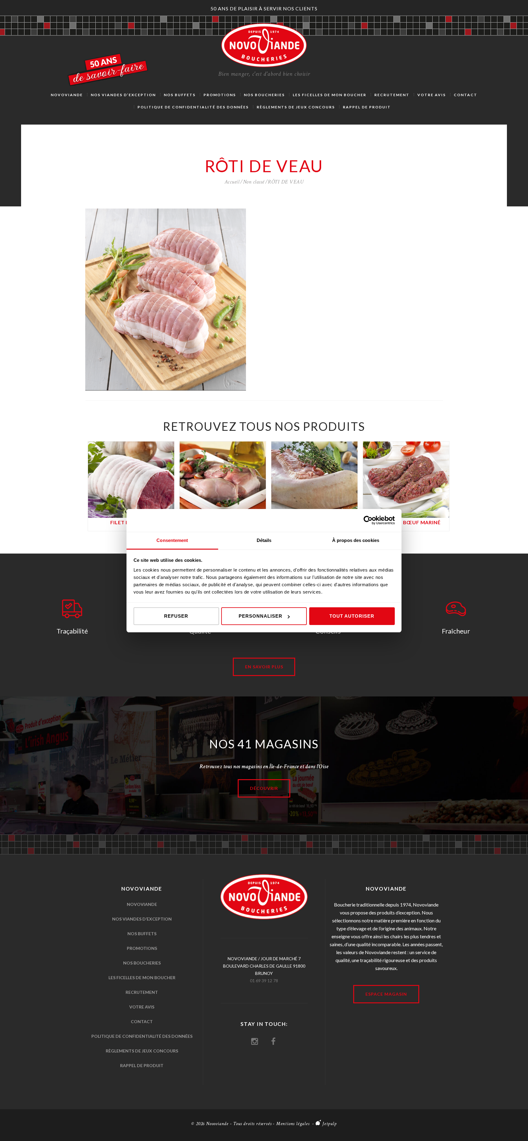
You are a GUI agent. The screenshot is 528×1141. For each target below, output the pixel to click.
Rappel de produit (141, 1065)
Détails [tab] (264, 540)
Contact (142, 1021)
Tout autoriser (351, 616)
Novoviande (142, 904)
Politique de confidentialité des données (142, 1036)
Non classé (253, 181)
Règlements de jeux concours (142, 1050)
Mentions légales (293, 1124)
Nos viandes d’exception (142, 918)
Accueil (232, 181)
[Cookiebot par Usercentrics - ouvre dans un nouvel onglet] (368, 520)
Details (131, 476)
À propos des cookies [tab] (355, 540)
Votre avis (141, 1006)
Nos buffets (141, 933)
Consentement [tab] (172, 540)
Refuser (176, 616)
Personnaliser (260, 616)
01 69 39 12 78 (264, 980)
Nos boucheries (142, 962)
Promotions (142, 948)
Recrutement (142, 992)
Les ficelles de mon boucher (141, 977)
